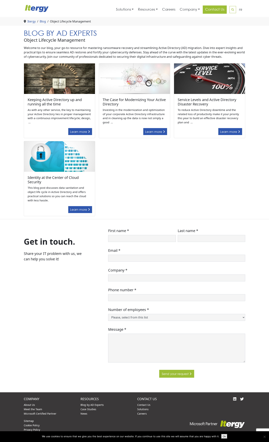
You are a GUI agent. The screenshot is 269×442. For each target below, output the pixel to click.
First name (118, 230)
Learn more (79, 132)
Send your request (176, 374)
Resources (146, 9)
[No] (264, 437)
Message (117, 329)
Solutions (123, 9)
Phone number (122, 289)
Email (114, 250)
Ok (224, 436)
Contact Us (214, 9)
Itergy (31, 21)
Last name (188, 230)
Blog (43, 21)
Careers (168, 9)
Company (188, 9)
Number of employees (128, 309)
